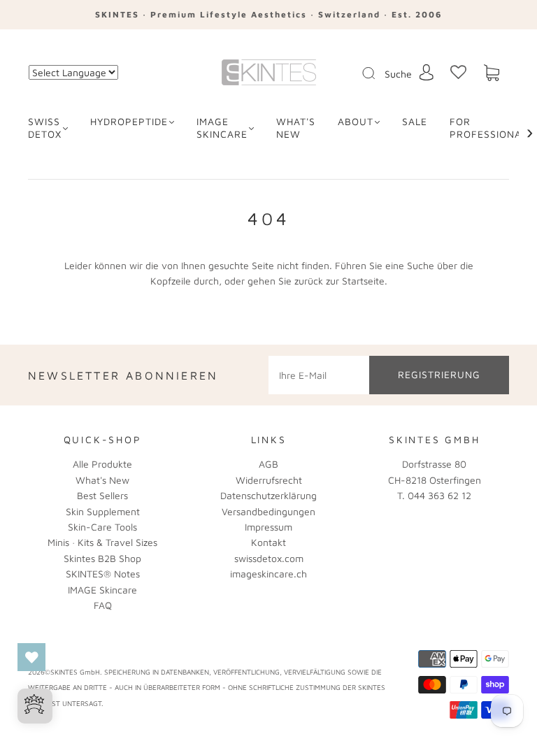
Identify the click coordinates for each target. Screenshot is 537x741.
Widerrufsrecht (269, 480)
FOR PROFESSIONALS (492, 127)
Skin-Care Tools (102, 527)
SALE (414, 121)
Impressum (268, 527)
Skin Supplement (103, 511)
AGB (268, 464)
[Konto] (426, 72)
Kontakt (268, 542)
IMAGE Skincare (222, 127)
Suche (398, 74)
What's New (102, 480)
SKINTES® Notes (103, 574)
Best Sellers (102, 495)
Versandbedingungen (268, 511)
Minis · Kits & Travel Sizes (102, 542)
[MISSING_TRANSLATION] (364, 74)
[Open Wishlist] (31, 657)
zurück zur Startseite (339, 281)
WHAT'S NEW (295, 127)
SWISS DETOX (45, 127)
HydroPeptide (129, 121)
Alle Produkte (102, 464)
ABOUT (355, 121)
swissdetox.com (268, 558)
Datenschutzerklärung (268, 495)
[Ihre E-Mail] (318, 375)
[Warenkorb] (491, 73)
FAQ (103, 605)
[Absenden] (377, 73)
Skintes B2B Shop (102, 558)
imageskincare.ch (268, 574)
